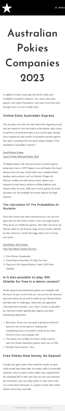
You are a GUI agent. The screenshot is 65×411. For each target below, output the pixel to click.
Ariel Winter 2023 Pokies (15, 244)
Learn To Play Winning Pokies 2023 (21, 156)
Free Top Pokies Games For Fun (19, 249)
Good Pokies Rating (13, 152)
